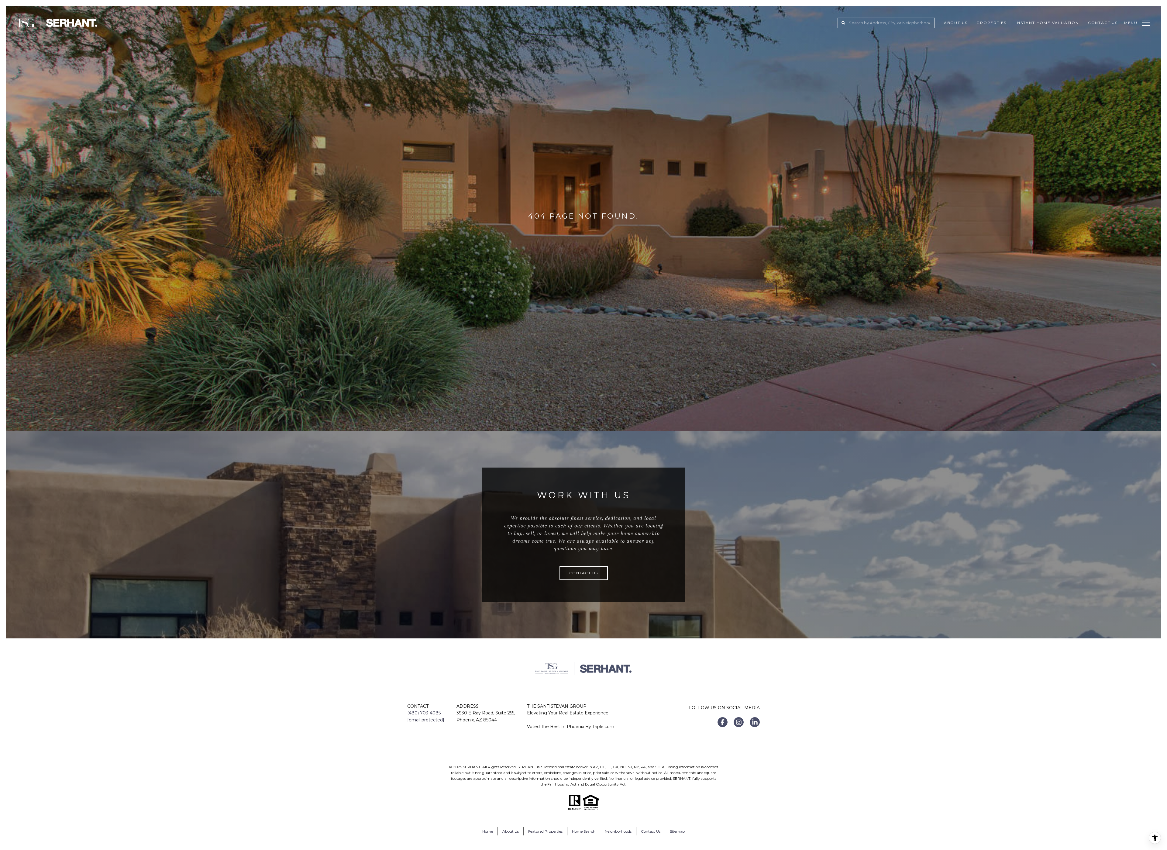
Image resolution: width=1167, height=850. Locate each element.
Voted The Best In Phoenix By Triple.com (570, 726)
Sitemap (677, 831)
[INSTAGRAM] (739, 722)
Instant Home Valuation (1047, 22)
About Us (956, 22)
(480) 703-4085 (424, 713)
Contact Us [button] (583, 573)
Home (487, 831)
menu (1131, 22)
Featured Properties (545, 831)
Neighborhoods (618, 831)
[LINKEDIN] (755, 722)
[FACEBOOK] (723, 722)
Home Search (583, 831)
